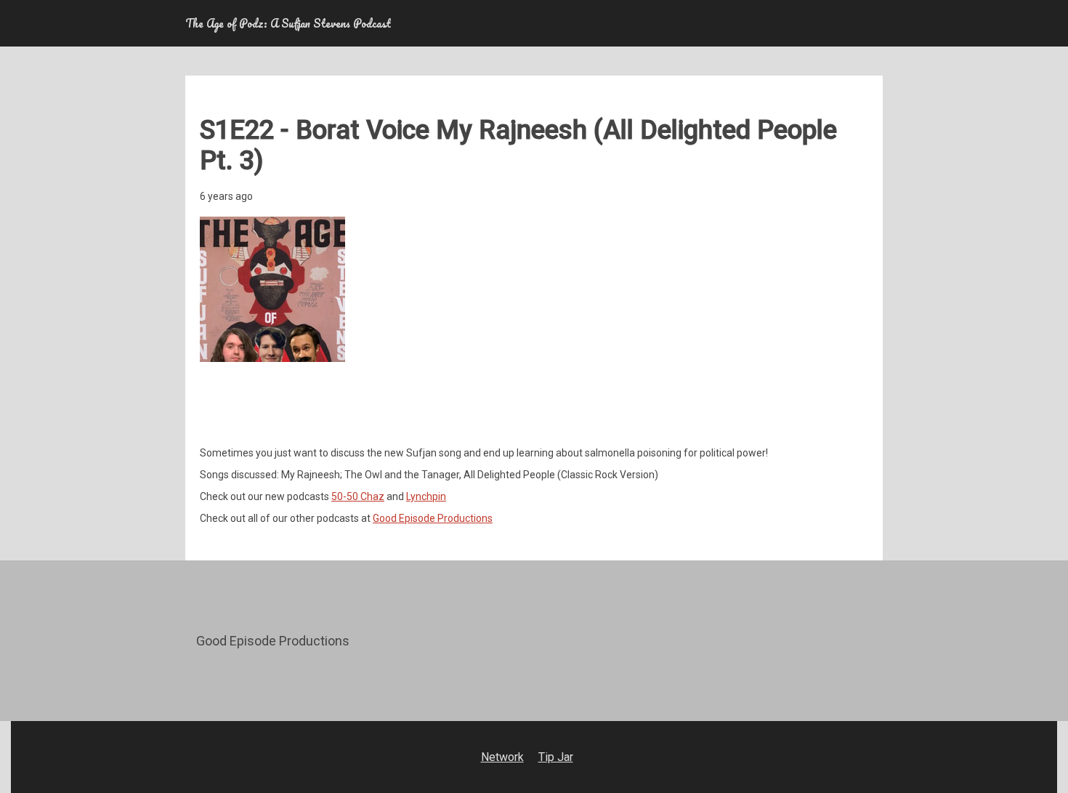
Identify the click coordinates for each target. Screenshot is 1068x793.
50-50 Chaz (357, 496)
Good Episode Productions (433, 518)
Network (502, 757)
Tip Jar (555, 757)
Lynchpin (426, 496)
